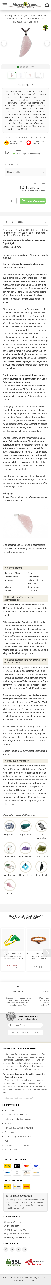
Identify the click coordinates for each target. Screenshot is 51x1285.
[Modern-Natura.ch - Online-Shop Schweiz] (27, 5)
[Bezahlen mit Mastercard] (26, 1166)
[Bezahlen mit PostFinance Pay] (7, 1166)
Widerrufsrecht (11, 1149)
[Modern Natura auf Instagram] (12, 1249)
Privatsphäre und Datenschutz (17, 1145)
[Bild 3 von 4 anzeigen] (24, 67)
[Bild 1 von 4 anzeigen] (18, 67)
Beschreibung (13, 222)
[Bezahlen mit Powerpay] (36, 1172)
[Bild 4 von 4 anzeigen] (27, 67)
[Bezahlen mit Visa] (36, 1166)
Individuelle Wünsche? (18, 761)
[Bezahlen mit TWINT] (17, 1166)
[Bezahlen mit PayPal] (7, 1172)
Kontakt (8, 1123)
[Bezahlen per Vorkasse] (17, 1172)
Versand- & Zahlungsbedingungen (19, 1128)
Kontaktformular (14, 1222)
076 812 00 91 (13, 1226)
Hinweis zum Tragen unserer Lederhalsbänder (19, 598)
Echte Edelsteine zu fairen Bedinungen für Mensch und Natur (25, 661)
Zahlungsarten (11, 1132)
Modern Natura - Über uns (16, 1115)
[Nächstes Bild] (47, 43)
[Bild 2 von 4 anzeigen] (21, 67)
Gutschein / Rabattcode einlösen (18, 1119)
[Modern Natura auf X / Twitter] (18, 1249)
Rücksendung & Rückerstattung (18, 1136)
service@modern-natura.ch (18, 1237)
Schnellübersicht (15, 567)
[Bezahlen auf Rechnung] (26, 1172)
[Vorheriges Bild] (4, 43)
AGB (7, 1141)
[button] (25, 43)
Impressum (9, 1110)
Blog (24, 1005)
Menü (5, 5)
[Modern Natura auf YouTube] (24, 1249)
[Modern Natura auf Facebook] (5, 1249)
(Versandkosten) (33, 154)
